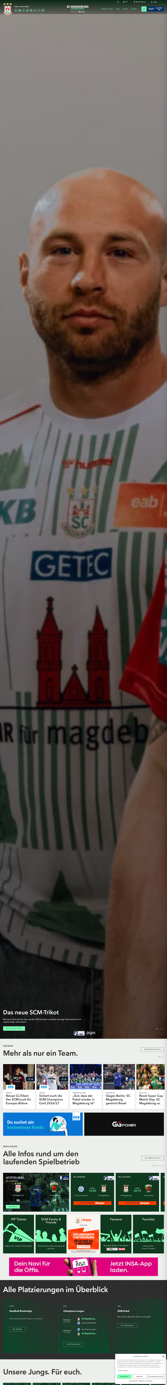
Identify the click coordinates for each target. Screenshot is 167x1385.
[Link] (19, 1077)
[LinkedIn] (42, 10)
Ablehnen (139, 1376)
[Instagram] (15, 10)
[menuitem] (126, 2)
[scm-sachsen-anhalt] (78, 9)
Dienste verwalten (123, 1370)
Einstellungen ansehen (156, 1376)
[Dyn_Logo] (90, 1033)
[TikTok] (35, 10)
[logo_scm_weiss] (7, 9)
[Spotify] (31, 10)
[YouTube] (19, 10)
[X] (39, 10)
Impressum (149, 1380)
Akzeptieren (124, 1376)
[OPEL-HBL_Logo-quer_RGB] (79, 1033)
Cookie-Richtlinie (133, 1380)
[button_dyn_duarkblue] (155, 9)
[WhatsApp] (23, 10)
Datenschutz (142, 1380)
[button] (163, 1356)
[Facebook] (27, 10)
